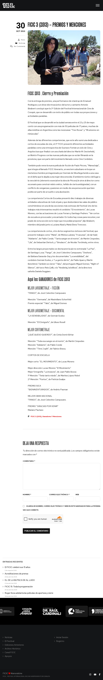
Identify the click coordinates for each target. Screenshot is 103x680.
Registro (60, 641)
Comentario (29, 461)
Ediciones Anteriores (14, 645)
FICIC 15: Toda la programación (19, 586)
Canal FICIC (10, 652)
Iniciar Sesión (62, 637)
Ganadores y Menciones (51, 416)
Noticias (22, 43)
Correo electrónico (59, 494)
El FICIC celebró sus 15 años (17, 567)
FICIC (23, 40)
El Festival (9, 641)
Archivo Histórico (12, 648)
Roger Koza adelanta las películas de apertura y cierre (29, 593)
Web (77, 494)
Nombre (27, 494)
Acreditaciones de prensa (16, 573)
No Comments (19, 46)
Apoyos (8, 656)
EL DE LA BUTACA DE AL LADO (20, 580)
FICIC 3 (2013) (36, 416)
